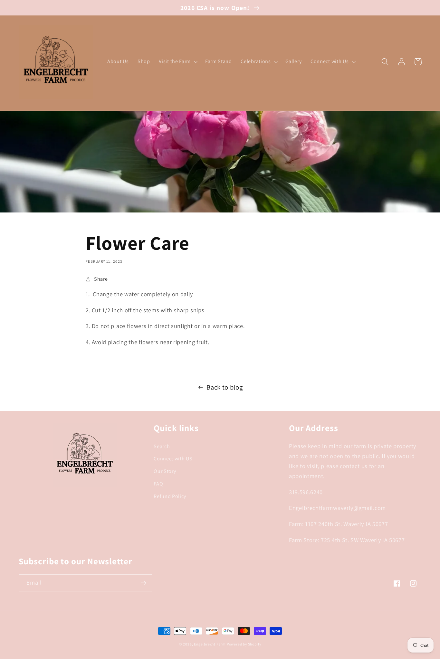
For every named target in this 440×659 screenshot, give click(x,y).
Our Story (165, 471)
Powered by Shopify (244, 644)
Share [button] (101, 279)
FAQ (158, 483)
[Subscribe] (143, 583)
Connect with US (173, 458)
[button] (178, 62)
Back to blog (224, 387)
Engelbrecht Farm (209, 644)
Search (162, 446)
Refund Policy (170, 496)
